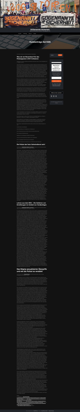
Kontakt (35, 33)
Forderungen (25, 33)
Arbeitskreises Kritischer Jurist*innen (28, 147)
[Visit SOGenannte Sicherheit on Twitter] (53, 96)
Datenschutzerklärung (56, 85)
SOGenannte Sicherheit (40, 29)
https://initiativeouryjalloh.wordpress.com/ (24, 405)
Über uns (30, 33)
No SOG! (19, 33)
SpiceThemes (51, 410)
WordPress (36, 410)
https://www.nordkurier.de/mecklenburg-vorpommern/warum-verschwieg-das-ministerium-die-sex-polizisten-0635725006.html (31, 400)
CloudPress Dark (44, 410)
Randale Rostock (27, 274)
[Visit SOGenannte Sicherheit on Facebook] (51, 96)
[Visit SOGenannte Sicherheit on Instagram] (56, 96)
